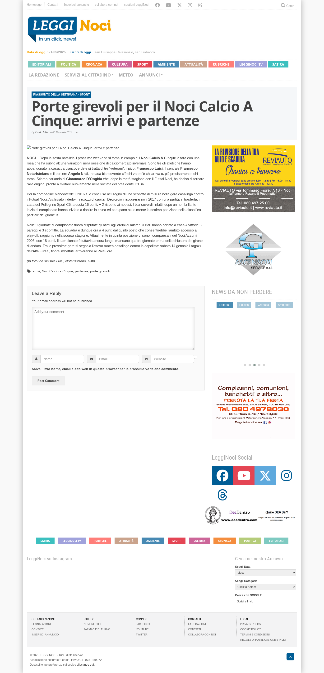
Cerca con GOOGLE (248, 595)
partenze (81, 271)
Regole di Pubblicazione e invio (263, 639)
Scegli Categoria (246, 581)
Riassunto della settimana (55, 94)
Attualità (194, 64)
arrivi (36, 271)
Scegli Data (242, 566)
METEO (126, 75)
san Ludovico (145, 52)
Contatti (52, 4)
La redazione (43, 75)
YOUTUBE (142, 629)
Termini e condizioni (255, 634)
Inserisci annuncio (76, 4)
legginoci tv (251, 64)
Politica (68, 64)
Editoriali (41, 64)
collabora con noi (106, 4)
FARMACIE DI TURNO (97, 629)
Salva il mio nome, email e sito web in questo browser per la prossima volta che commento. (105, 369)
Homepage (34, 4)
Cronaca (94, 64)
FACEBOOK (143, 624)
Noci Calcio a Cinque (57, 271)
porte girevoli (100, 271)
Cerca (289, 6)
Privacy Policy (250, 624)
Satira (278, 64)
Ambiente (166, 64)
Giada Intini (41, 132)
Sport (142, 64)
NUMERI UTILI (92, 624)
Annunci (149, 75)
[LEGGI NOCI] (288, 657)
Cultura (120, 64)
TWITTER (142, 634)
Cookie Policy (250, 629)
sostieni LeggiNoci (136, 4)
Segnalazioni (41, 624)
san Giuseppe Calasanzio (114, 52)
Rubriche (221, 64)
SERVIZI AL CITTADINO (88, 75)
